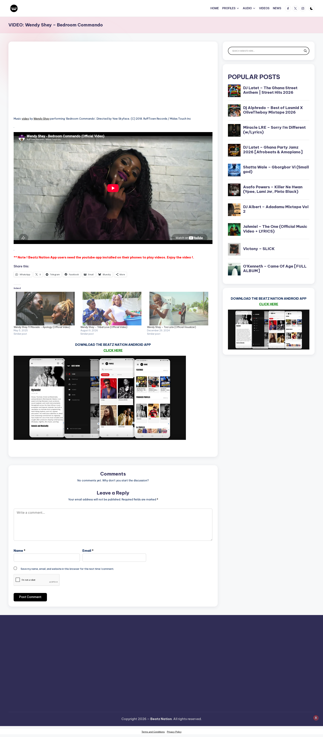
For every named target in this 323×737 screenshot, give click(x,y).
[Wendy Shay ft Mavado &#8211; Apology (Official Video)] (45, 308)
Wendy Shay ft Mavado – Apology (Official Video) (42, 327)
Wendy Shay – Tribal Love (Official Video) (103, 327)
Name (19, 551)
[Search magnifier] (305, 50)
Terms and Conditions (153, 731)
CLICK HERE (113, 350)
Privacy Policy (174, 731)
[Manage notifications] (316, 718)
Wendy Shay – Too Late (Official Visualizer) (171, 327)
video (25, 118)
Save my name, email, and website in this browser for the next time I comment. (67, 568)
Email (88, 551)
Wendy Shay (41, 118)
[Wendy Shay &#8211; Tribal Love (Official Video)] (112, 308)
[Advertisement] (113, 84)
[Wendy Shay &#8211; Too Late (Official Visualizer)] (178, 308)
